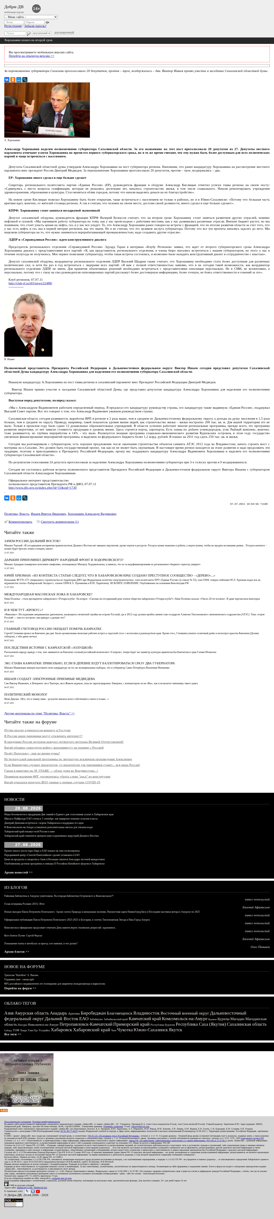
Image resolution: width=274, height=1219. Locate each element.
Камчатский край (145, 1018)
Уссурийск (44, 1030)
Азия (9, 1013)
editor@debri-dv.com (140, 1126)
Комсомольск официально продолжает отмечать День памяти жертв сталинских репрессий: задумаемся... (60, 927)
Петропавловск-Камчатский (86, 1024)
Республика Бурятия (162, 1024)
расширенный (64, 32)
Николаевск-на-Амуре (43, 1024)
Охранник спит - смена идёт (19, 979)
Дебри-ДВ (14, 6)
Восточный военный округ (185, 1013)
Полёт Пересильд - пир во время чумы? (32, 753)
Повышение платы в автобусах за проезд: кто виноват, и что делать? (40, 943)
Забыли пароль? (35, 26)
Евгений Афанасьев (256, 907)
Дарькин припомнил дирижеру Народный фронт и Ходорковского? (64, 560)
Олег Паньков (260, 947)
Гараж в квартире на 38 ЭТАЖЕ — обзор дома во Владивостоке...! (51, 770)
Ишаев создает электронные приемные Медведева (49, 679)
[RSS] (4, 1111)
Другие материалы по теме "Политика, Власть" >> (39, 713)
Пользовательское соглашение (17, 1122)
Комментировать (20, 521)
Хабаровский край (91, 1029)
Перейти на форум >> (20, 988)
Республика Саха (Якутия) (201, 1024)
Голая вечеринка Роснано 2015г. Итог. (24, 903)
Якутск (175, 1029)
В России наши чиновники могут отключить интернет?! (43, 736)
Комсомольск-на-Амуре (184, 1018)
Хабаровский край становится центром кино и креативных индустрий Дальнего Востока (51, 835)
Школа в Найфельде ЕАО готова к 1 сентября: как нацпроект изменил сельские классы (51, 818)
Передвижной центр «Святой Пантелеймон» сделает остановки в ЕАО (42, 855)
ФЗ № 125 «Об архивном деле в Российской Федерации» (113, 1136)
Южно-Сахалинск (151, 1029)
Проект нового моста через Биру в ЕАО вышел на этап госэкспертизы (42, 850)
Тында (23, 1030)
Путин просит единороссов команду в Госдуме (37, 730)
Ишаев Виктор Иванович (48, 514)
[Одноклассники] (12, 79)
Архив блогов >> (16, 951)
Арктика (74, 1013)
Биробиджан (93, 1013)
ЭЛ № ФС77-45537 (69, 1131)
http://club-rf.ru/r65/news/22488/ (30, 283)
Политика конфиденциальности (46, 1122)
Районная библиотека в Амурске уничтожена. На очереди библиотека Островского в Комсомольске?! (58, 895)
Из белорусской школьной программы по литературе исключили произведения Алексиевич (68, 759)
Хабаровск (61, 1029)
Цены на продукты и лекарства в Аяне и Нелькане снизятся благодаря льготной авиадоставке (54, 859)
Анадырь (58, 1013)
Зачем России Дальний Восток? (32, 541)
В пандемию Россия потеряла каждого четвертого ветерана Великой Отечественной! (64, 742)
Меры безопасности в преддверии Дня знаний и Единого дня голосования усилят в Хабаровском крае (59, 814)
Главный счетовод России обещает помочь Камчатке (52, 628)
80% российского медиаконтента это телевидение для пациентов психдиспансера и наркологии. (55, 983)
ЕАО (84, 1018)
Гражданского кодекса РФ (252, 1138)
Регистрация (13, 26)
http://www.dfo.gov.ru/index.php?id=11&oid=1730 (43, 487)
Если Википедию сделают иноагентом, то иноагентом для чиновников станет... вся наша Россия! (72, 765)
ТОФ (16, 1030)
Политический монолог (26, 694)
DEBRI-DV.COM (24, 1187)
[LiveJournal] (24, 79)
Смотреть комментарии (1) (60, 521)
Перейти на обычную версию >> (31, 56)
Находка (22, 1024)
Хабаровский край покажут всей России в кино (29, 831)
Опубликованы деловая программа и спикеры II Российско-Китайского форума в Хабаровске (54, 863)
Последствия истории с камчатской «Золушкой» (48, 647)
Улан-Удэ (33, 1030)
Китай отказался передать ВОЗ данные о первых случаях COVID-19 (52, 782)
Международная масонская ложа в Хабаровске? (48, 594)
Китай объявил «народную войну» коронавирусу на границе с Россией (54, 747)
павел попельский (257, 899)
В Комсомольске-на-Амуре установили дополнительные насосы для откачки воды (48, 827)
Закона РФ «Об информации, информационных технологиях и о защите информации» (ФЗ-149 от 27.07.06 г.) (178, 1140)
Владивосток (146, 1013)
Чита (113, 1030)
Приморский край (131, 1024)
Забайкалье (96, 1019)
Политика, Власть (16, 514)
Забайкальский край (116, 1019)
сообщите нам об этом (61, 1178)
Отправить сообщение (113, 1126)
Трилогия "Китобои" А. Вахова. (21, 975)
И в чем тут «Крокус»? (23, 610)
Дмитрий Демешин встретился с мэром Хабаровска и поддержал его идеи (43, 822)
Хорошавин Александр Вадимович (92, 514)
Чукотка (125, 1029)
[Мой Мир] (18, 79)
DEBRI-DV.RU (40, 1187)
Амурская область (32, 1013)
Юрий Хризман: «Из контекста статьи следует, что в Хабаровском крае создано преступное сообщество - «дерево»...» (109, 575)
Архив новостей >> (18, 872)
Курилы (223, 1019)
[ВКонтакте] (6, 79)
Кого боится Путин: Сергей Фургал (23, 935)
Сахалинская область (247, 1024)
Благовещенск (120, 1013)
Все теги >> (12, 1034)
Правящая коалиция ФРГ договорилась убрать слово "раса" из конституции (57, 776)
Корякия (212, 1019)
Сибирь (8, 1030)
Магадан (237, 1019)
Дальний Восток (61, 1018)
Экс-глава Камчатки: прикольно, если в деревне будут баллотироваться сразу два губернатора (89, 663)
